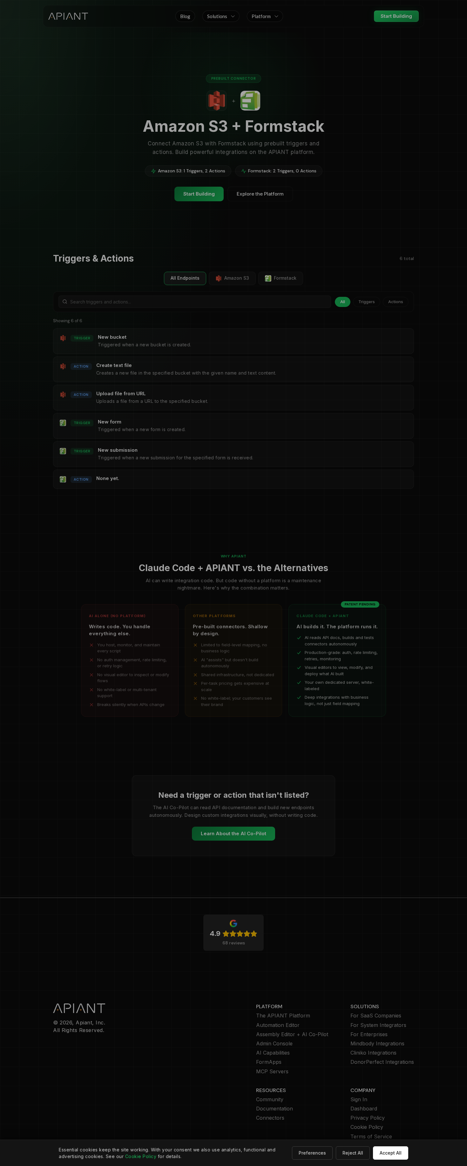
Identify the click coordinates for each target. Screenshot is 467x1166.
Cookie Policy (141, 1156)
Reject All (352, 1153)
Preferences (312, 1153)
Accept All (391, 1153)
